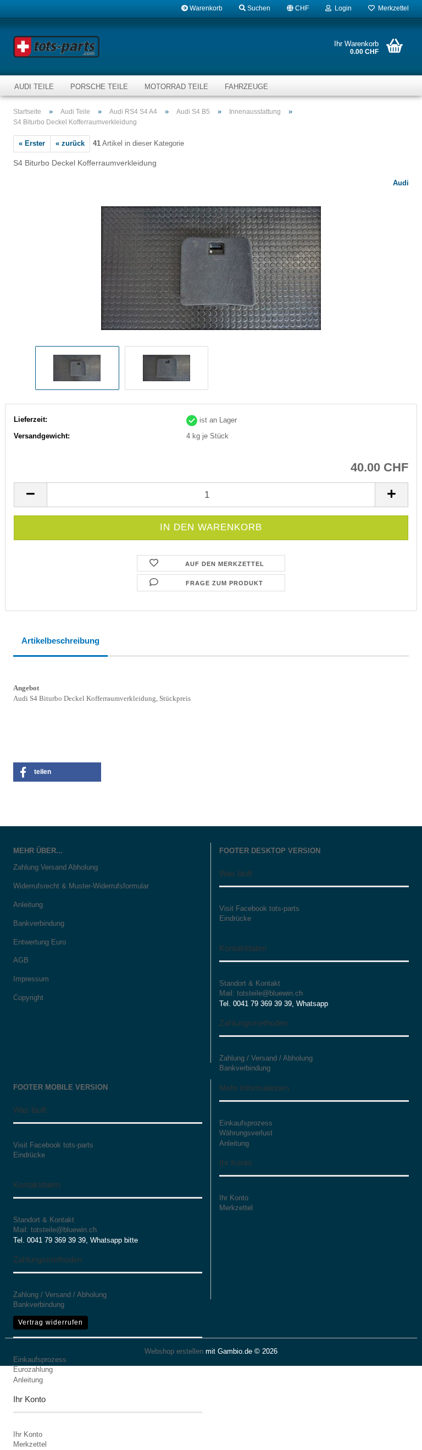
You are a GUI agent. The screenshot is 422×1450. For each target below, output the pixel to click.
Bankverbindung (38, 923)
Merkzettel (392, 8)
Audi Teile (34, 87)
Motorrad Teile (176, 87)
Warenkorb (205, 8)
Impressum (31, 979)
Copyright (28, 997)
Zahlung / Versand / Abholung (266, 1058)
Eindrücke (235, 918)
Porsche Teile (99, 87)
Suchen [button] (258, 8)
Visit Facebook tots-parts (259, 908)
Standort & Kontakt (249, 983)
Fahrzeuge (246, 87)
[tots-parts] (56, 47)
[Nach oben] (391, 1433)
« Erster (32, 143)
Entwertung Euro (39, 942)
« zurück (70, 143)
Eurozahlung (33, 1369)
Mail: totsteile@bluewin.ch (261, 993)
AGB (21, 960)
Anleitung (28, 904)
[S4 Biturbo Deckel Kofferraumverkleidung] (211, 260)
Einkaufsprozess (39, 1359)
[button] (298, 8)
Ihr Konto (27, 1434)
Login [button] (341, 8)
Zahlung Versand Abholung (55, 867)
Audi (401, 183)
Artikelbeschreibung (60, 640)
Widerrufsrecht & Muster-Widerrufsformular (81, 886)
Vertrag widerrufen (50, 1322)
